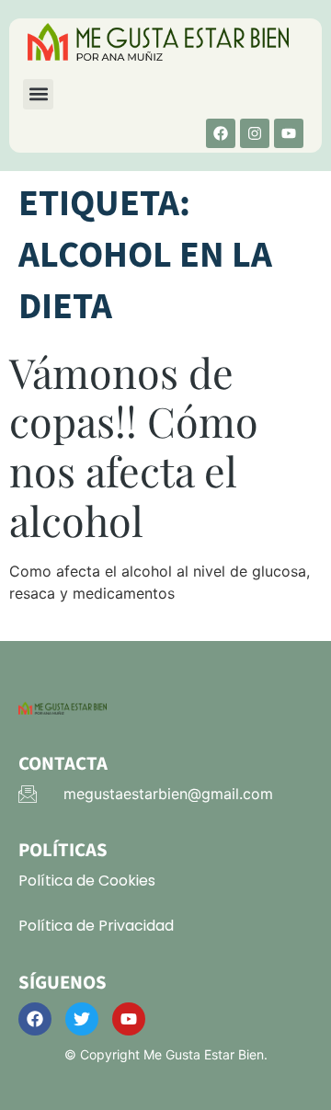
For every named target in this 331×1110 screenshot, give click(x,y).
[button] (38, 94)
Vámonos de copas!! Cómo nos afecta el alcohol (133, 446)
